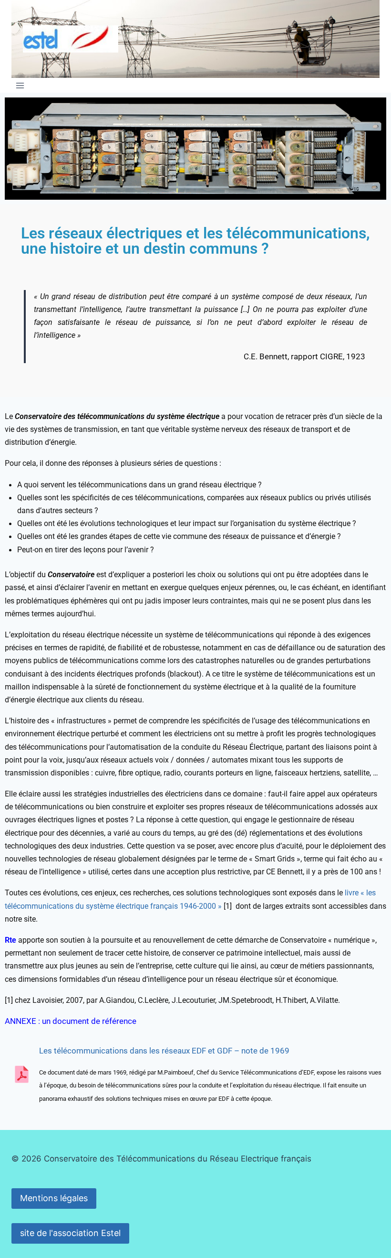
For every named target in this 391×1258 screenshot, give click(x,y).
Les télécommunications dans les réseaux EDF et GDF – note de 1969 (164, 1050)
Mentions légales (54, 1198)
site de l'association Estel (70, 1233)
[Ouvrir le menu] (20, 85)
